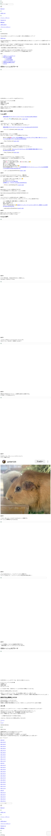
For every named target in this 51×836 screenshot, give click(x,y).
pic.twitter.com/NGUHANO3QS (31, 127)
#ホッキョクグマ (16, 149)
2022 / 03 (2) (3, 742)
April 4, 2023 (16, 141)
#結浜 (18, 204)
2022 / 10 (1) (3, 756)
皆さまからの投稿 (7, 57)
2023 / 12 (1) (3, 788)
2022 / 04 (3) (3, 744)
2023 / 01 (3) (3, 765)
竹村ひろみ (2, 38)
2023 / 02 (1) (3, 767)
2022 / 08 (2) (3, 752)
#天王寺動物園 (19, 137)
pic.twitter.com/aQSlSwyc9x (14, 168)
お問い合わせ (3, 24)
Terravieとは (3, 20)
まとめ (5, 63)
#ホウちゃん (22, 149)
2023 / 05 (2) (3, 773)
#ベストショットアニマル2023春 (38, 166)
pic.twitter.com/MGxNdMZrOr (31, 116)
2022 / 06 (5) (3, 748)
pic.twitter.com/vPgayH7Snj (8, 206)
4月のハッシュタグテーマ (9, 55)
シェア (1, 722)
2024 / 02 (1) (3, 794)
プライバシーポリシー (5, 27)
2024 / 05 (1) (3, 801)
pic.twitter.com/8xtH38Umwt (21, 182)
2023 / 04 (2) (3, 771)
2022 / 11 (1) (3, 759)
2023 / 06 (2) (3, 775)
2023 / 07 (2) (3, 777)
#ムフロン (13, 137)
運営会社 (2, 22)
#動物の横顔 (5, 116)
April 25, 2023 (21, 208)
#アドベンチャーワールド (19, 116)
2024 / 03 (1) (3, 796)
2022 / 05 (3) (3, 746)
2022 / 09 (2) (3, 754)
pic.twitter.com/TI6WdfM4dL (20, 138)
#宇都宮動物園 (23, 166)
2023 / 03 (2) (3, 769)
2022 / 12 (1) (3, 761)
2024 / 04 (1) (3, 798)
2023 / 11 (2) (3, 786)
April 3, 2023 (25, 118)
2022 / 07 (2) (3, 750)
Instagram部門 (9, 59)
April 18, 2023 (21, 184)
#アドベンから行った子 (28, 137)
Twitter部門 (8, 58)
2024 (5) (2, 790)
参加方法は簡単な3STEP (9, 62)
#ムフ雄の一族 (36, 137)
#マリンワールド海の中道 (12, 181)
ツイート (2, 720)
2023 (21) (2, 763)
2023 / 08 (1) (3, 780)
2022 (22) (2, 740)
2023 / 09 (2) (3, 782)
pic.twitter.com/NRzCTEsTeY (9, 150)
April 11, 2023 (23, 170)
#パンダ (33, 204)
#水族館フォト (6, 182)
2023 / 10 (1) (3, 784)
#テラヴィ (11, 116)
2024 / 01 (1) (3, 792)
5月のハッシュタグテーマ (9, 61)
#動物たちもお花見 (43, 204)
